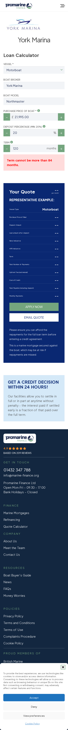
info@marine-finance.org (21, 475)
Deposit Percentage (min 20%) (23, 126)
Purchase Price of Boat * (20, 110)
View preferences (34, 715)
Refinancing (11, 519)
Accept (34, 697)
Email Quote (34, 317)
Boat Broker (11, 79)
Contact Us (11, 554)
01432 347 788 (17, 469)
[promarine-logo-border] (18, 5)
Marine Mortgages (16, 513)
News (7, 582)
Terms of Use (13, 630)
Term (6, 142)
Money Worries (14, 595)
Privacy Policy (13, 616)
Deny (34, 706)
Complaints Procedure (19, 636)
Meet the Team (14, 548)
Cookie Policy (32, 723)
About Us (10, 541)
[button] (63, 667)
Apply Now (34, 307)
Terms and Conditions (19, 623)
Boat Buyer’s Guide (17, 575)
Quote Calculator (15, 526)
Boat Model (11, 95)
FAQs (7, 589)
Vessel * (8, 64)
